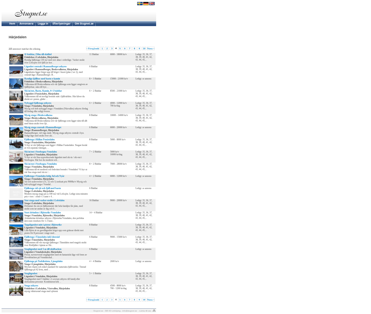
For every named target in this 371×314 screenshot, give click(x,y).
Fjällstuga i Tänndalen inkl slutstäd (42, 237)
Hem (12, 23)
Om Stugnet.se (84, 23)
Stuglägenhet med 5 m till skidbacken (42, 249)
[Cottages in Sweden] (152, 4)
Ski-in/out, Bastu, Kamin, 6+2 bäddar (43, 90)
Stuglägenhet (30, 273)
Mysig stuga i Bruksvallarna (38, 115)
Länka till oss (145, 311)
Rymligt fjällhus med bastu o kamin (42, 78)
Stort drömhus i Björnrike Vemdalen (42, 212)
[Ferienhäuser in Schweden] (146, 4)
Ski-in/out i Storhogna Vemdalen (40, 151)
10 (144, 48)
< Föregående (92, 48)
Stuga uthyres (31, 285)
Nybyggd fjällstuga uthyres (37, 103)
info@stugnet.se (129, 311)
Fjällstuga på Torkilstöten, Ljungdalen (43, 261)
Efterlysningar (62, 23)
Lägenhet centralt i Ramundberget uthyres (45, 66)
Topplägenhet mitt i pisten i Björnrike (43, 224)
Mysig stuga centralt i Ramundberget (42, 127)
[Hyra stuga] (140, 4)
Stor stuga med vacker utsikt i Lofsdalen (44, 200)
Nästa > (150, 48)
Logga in (43, 23)
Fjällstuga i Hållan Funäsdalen (39, 139)
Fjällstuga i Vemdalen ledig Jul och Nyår (44, 176)
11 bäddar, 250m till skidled (38, 54)
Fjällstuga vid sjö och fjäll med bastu (42, 188)
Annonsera (26, 23)
